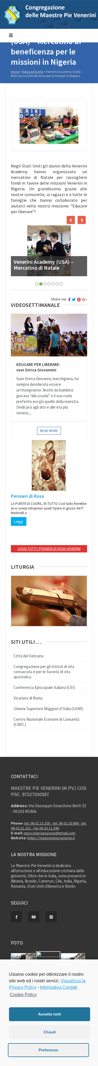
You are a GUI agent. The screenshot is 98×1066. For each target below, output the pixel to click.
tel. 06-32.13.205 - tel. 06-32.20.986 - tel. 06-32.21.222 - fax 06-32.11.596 (49, 826)
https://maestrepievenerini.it (51, 837)
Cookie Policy (23, 994)
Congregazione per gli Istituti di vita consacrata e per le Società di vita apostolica (44, 671)
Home (15, 72)
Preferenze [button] (48, 1050)
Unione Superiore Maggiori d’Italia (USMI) (48, 708)
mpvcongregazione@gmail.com (49, 833)
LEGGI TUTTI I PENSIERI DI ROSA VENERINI (49, 548)
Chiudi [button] (50, 1032)
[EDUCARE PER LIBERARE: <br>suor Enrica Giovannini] (49, 335)
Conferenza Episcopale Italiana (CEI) (44, 687)
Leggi (18, 521)
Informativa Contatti (58, 987)
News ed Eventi (32, 72)
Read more (49, 430)
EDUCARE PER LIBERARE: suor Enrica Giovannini (38, 367)
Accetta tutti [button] (49, 1014)
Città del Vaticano (29, 655)
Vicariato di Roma (28, 698)
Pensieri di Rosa (27, 496)
